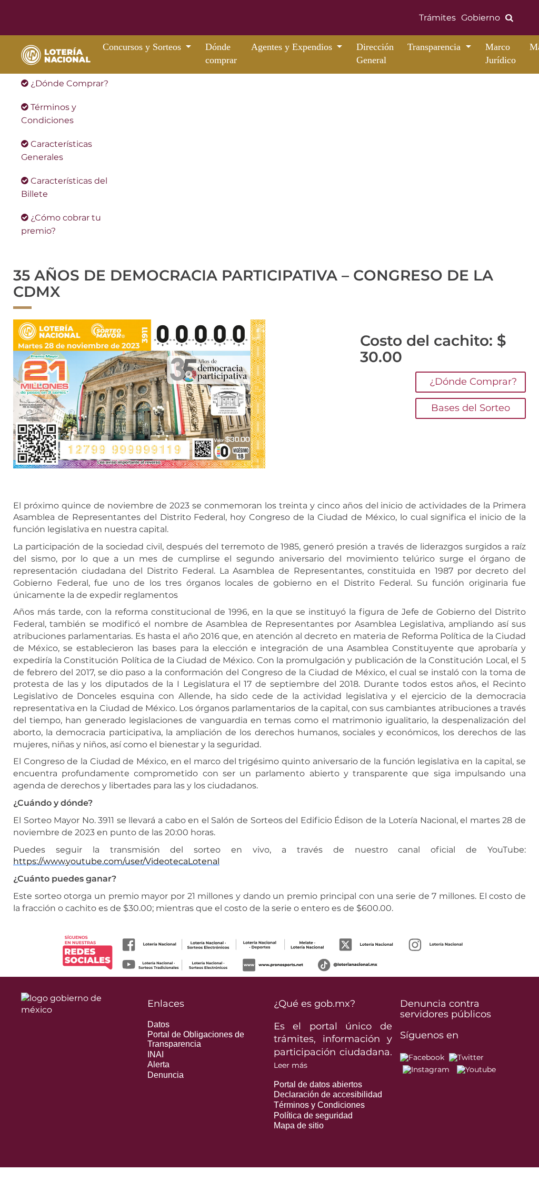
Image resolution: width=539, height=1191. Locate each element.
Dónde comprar (221, 53)
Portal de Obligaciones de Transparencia (195, 1039)
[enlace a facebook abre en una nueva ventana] (422, 1057)
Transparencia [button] (435, 47)
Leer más (290, 1065)
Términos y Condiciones (48, 113)
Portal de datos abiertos (318, 1084)
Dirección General (375, 53)
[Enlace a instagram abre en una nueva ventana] (426, 1069)
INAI (155, 1054)
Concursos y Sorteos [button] (143, 47)
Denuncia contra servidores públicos (445, 1009)
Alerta (158, 1064)
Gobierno (480, 18)
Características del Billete (64, 187)
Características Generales (56, 150)
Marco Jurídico (500, 53)
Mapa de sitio (299, 1125)
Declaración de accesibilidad (328, 1094)
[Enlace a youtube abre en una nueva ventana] (476, 1069)
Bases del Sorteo (470, 408)
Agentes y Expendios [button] (293, 47)
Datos (158, 1024)
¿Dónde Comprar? (68, 83)
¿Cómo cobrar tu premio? (61, 224)
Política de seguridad (313, 1115)
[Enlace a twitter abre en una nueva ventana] (466, 1057)
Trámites (437, 18)
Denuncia (165, 1074)
